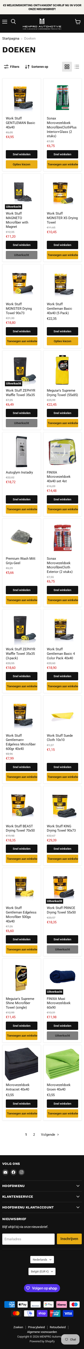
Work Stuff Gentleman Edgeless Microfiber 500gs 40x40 (21, 914)
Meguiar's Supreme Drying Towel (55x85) (62, 392)
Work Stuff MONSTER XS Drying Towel (62, 217)
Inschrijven (69, 1239)
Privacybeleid (36, 1327)
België (40, 1271)
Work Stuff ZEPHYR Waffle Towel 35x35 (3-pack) (20, 653)
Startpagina (10, 39)
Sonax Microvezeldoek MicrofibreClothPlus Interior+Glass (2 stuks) (62, 127)
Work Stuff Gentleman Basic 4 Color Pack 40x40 (61, 653)
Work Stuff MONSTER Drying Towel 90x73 (19, 308)
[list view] (77, 67)
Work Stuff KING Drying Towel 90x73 (61, 828)
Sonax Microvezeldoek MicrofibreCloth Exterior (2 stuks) (60, 565)
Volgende (48, 1135)
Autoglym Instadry (19, 472)
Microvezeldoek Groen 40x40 (59, 1087)
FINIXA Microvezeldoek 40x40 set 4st (59, 476)
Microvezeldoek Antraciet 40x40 (18, 1087)
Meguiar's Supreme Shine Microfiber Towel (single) (20, 1003)
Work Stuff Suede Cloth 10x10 (60, 738)
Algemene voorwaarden (42, 1332)
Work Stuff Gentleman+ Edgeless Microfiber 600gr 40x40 (21, 742)
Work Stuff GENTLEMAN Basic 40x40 (20, 122)
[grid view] (67, 67)
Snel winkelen (21, 154)
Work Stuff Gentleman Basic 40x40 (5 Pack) (59, 308)
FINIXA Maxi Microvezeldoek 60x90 (59, 1003)
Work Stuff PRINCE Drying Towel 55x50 (61, 910)
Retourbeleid (58, 1327)
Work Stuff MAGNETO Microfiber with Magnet (17, 220)
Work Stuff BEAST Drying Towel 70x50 (20, 828)
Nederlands (40, 1259)
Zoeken (18, 1327)
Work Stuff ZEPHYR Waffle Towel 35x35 (20, 392)
